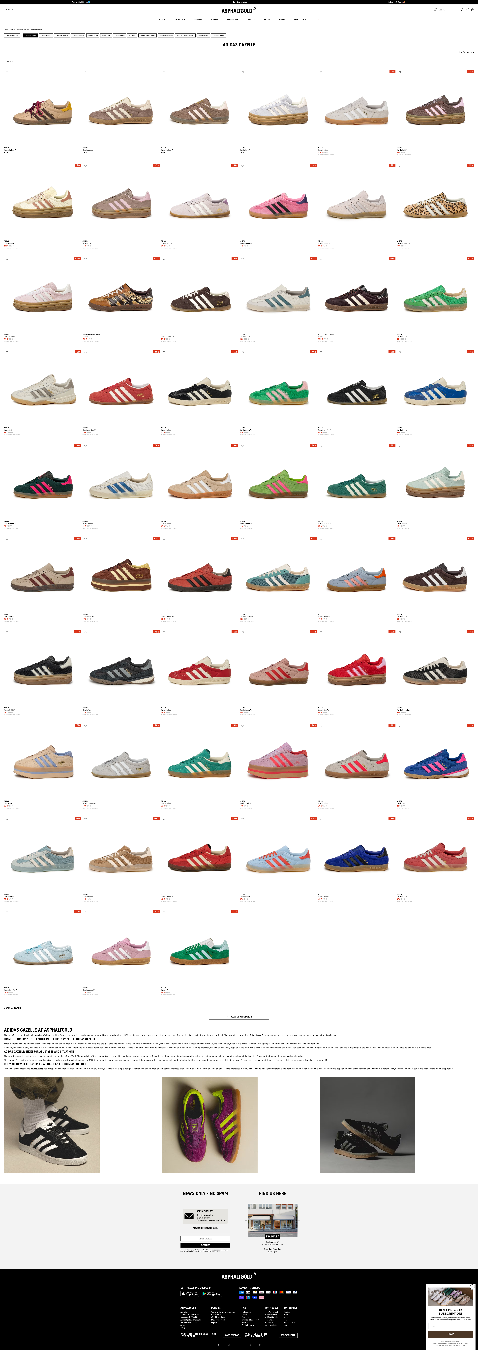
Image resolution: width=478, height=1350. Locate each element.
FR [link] (17, 10)
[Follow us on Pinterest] (260, 1345)
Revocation (216, 1314)
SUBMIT (451, 1334)
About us (184, 1311)
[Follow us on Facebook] (239, 1345)
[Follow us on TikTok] (229, 1345)
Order (244, 1314)
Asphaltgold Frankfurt (189, 1317)
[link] (239, 10)
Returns (245, 1322)
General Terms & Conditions (223, 1311)
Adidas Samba (271, 1314)
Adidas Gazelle (271, 1317)
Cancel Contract (232, 1335)
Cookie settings (218, 1317)
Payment (245, 1317)
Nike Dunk (269, 1319)
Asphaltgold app (249, 1324)
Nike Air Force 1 (271, 1311)
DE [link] (9, 10)
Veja (285, 1324)
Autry (286, 1317)
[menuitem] (17, 52)
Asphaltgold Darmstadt (190, 1319)
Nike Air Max (270, 1322)
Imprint (214, 1322)
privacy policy (216, 1250)
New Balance (289, 1322)
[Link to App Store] (189, 1294)
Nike (286, 1319)
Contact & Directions (189, 1314)
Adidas (287, 1311)
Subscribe (205, 1245)
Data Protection (218, 1319)
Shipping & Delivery (250, 1319)
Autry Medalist (271, 1324)
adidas (103, 1035)
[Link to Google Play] (211, 1294)
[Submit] (435, 9)
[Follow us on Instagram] (218, 1345)
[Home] (239, 1275)
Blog (182, 1327)
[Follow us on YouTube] (249, 1345)
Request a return (288, 1335)
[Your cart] (472, 9)
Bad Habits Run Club (189, 1322)
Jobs (182, 1324)
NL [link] (13, 10)
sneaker (39, 1035)
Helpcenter (246, 1311)
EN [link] (5, 10)
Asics (286, 1314)
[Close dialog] (472, 1287)
